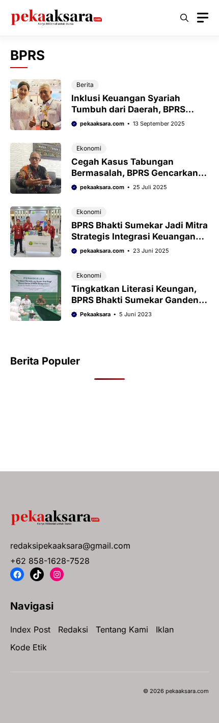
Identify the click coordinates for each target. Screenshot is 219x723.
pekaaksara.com (102, 123)
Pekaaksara (95, 314)
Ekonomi (88, 148)
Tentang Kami (122, 629)
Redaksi (73, 629)
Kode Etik (28, 647)
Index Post (30, 629)
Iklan (165, 629)
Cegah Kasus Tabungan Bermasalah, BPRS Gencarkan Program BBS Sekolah (134, 173)
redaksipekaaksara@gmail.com (70, 545)
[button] (184, 18)
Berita (85, 84)
